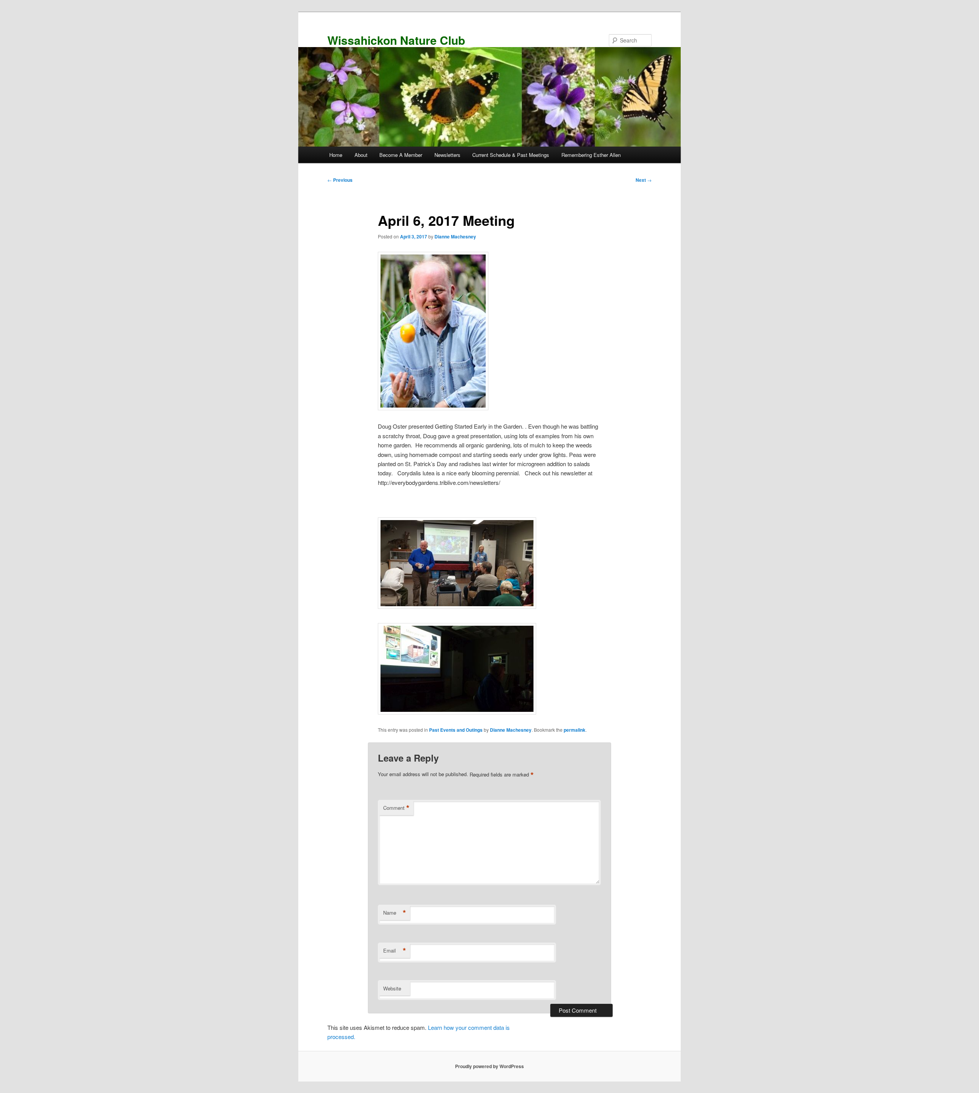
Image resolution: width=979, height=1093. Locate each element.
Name (394, 913)
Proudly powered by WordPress (489, 1066)
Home (335, 154)
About (361, 154)
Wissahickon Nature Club (396, 40)
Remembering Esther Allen (591, 154)
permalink (574, 729)
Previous (340, 179)
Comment (396, 808)
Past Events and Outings (456, 729)
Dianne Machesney (455, 236)
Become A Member (400, 154)
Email (394, 951)
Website (392, 988)
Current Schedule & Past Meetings (510, 154)
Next (644, 179)
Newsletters (447, 154)
